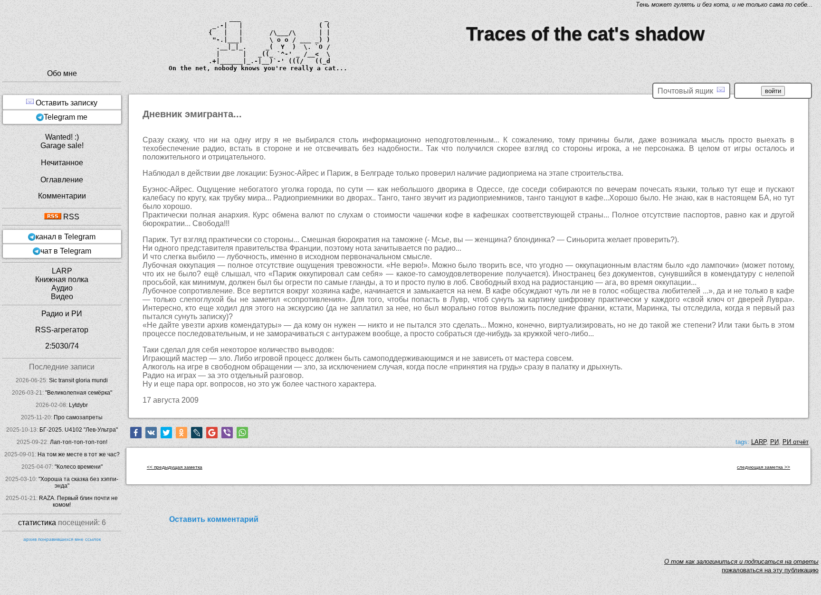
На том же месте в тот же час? (79, 454)
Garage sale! (62, 146)
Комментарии (62, 196)
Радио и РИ (61, 314)
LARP (758, 441)
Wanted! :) (62, 137)
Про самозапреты (78, 417)
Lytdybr (78, 405)
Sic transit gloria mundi (78, 380)
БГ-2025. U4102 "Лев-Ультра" (78, 429)
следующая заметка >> (763, 467)
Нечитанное (62, 163)
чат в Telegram (65, 251)
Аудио (62, 288)
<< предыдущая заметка (174, 467)
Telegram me (65, 117)
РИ (774, 441)
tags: (742, 441)
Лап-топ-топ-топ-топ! (78, 442)
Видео (62, 297)
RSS (70, 217)
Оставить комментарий (213, 519)
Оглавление (61, 180)
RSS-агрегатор (61, 330)
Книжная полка (61, 279)
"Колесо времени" (79, 466)
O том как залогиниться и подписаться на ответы (741, 561)
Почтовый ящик (687, 91)
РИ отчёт (796, 441)
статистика (37, 523)
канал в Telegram (65, 237)
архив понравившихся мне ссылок (62, 539)
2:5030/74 (62, 346)
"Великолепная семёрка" (78, 392)
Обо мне (62, 73)
